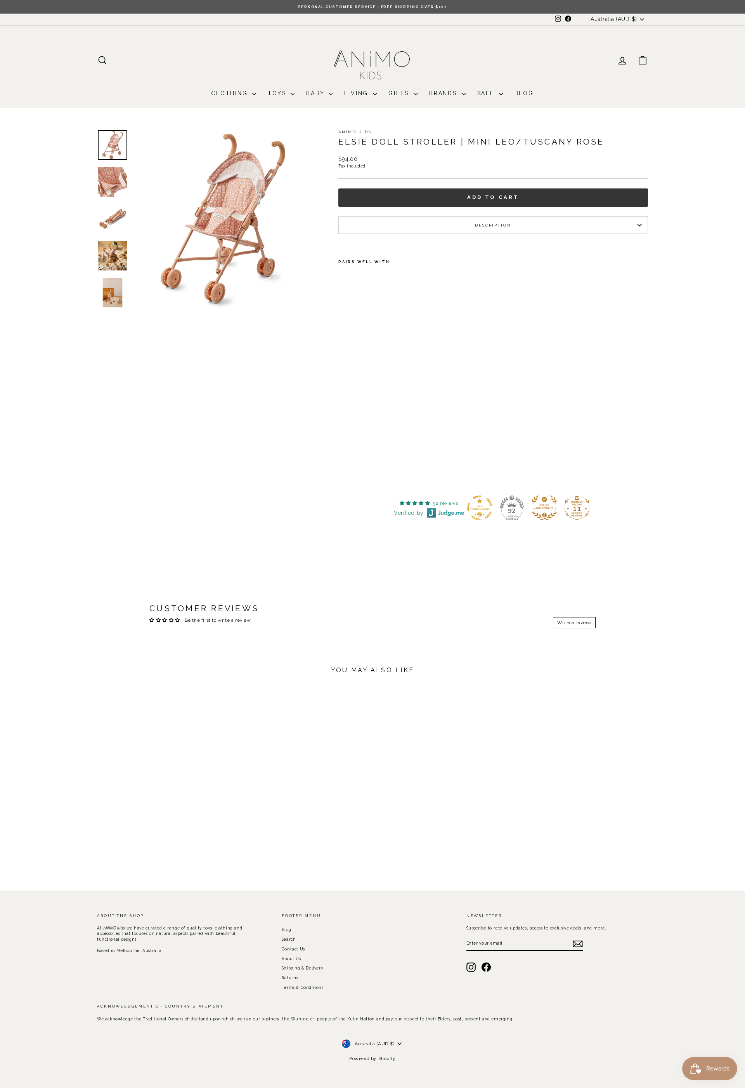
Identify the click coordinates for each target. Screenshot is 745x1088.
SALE (487, 93)
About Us (291, 958)
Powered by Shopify (372, 1058)
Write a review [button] (574, 622)
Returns (290, 977)
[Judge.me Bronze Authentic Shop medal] (544, 507)
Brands (444, 93)
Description (493, 225)
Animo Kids (355, 132)
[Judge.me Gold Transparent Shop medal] (479, 507)
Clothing (230, 93)
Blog (524, 93)
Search (289, 939)
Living (357, 93)
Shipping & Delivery (302, 968)
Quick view (162, 816)
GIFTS (400, 93)
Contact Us (293, 949)
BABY (316, 93)
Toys (278, 93)
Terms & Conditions (303, 987)
